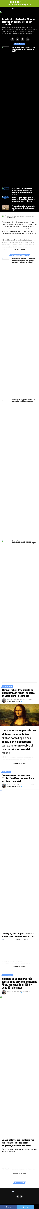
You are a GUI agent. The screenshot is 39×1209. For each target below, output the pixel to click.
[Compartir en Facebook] (12, 39)
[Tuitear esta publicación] (17, 39)
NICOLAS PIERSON (14, 701)
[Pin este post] (22, 39)
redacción (12, 217)
